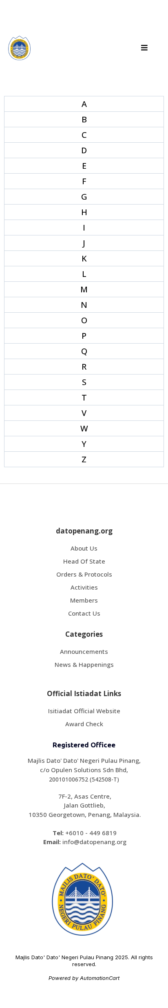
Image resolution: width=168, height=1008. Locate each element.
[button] (143, 48)
